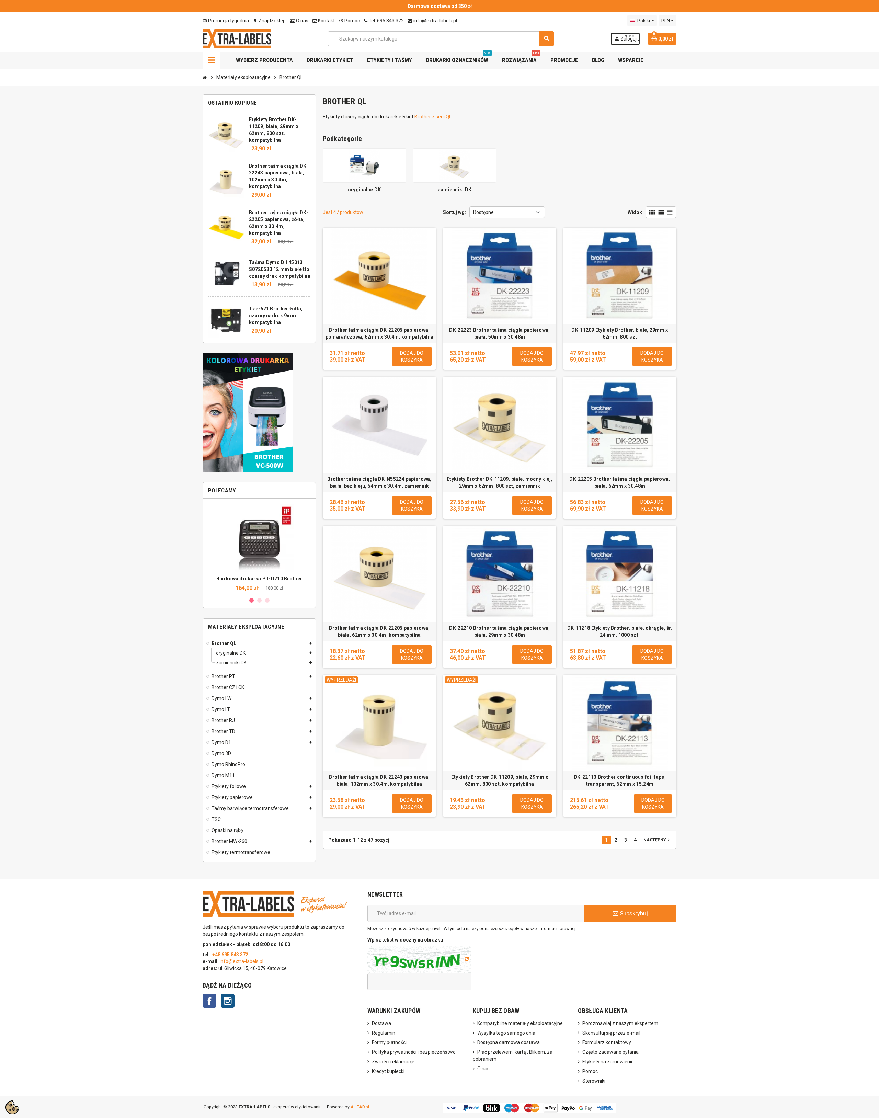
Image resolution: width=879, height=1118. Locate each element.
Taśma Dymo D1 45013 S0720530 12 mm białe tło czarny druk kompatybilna (279, 269)
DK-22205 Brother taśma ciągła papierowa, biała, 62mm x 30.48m (619, 482)
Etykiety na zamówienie (608, 1061)
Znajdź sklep (269, 20)
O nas (301, 20)
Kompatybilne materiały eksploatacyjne (520, 1023)
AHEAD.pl (360, 1106)
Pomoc (349, 20)
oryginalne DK (364, 189)
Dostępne (483, 212)
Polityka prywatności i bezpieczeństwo (414, 1052)
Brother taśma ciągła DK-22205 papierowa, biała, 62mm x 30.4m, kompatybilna (379, 631)
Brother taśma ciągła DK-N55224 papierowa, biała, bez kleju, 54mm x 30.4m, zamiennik (379, 482)
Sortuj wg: (454, 212)
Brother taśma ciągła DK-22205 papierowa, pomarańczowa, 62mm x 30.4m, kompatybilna (379, 333)
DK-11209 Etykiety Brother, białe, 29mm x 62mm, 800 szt (619, 333)
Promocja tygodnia (226, 20)
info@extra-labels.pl (434, 20)
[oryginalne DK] (364, 165)
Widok (635, 212)
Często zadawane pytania (610, 1052)
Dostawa (381, 1023)
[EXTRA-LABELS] (237, 38)
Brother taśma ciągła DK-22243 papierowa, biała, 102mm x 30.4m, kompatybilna (379, 780)
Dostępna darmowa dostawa (508, 1042)
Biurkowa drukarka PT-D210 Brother (259, 578)
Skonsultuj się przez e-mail (611, 1033)
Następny (657, 839)
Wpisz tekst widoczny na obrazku (405, 940)
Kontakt (326, 20)
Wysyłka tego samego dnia (506, 1033)
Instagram (228, 1001)
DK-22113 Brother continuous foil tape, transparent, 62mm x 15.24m (620, 780)
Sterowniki (593, 1081)
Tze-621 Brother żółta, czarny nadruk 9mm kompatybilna (275, 315)
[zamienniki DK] (454, 165)
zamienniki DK (454, 189)
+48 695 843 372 (230, 954)
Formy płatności (389, 1042)
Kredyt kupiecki (388, 1071)
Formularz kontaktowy (606, 1042)
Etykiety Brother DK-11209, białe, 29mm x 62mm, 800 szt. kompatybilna (499, 780)
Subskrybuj (633, 913)
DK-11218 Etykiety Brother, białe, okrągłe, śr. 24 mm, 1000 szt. (619, 631)
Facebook (209, 1001)
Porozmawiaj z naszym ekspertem (620, 1023)
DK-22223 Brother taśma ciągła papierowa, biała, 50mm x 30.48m (499, 333)
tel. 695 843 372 (386, 20)
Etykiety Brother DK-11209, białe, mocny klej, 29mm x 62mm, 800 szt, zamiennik (499, 482)
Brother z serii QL (433, 116)
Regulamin (383, 1033)
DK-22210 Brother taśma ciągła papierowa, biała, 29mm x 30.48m (499, 631)
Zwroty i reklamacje (393, 1061)
